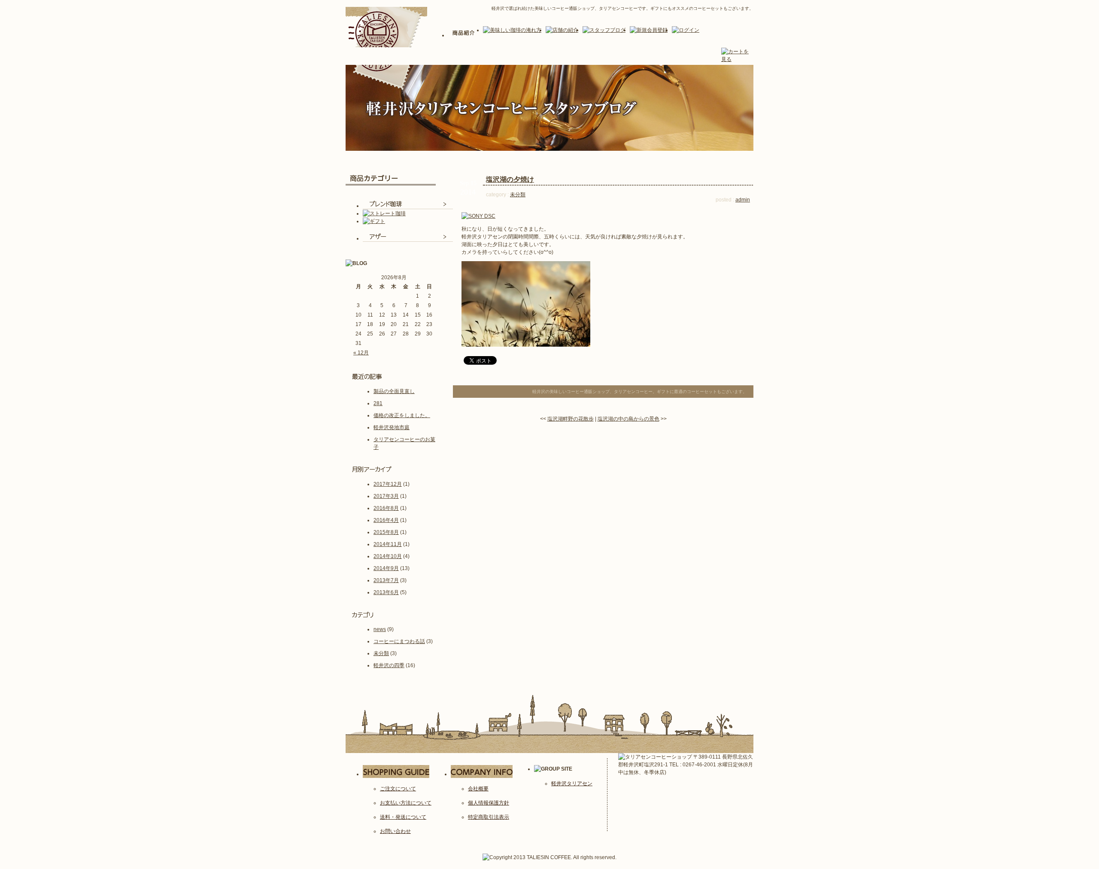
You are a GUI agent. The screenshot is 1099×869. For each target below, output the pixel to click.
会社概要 (478, 789)
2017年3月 (386, 496)
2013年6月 (386, 592)
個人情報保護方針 (488, 803)
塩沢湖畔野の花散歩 (570, 419)
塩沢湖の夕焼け (510, 179)
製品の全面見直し (394, 391)
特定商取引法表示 (488, 817)
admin (742, 200)
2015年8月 (386, 532)
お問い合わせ (395, 831)
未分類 (381, 653)
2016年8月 (386, 508)
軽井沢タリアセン (571, 784)
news (379, 629)
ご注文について (398, 789)
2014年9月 (386, 568)
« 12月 (361, 353)
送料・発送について (403, 817)
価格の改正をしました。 (401, 415)
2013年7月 (386, 580)
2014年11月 (387, 544)
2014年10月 (387, 556)
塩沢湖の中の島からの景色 (628, 419)
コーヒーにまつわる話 (399, 641)
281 (378, 403)
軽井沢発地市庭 (391, 427)
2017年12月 (387, 484)
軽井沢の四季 (388, 665)
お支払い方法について (405, 803)
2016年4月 (386, 520)
